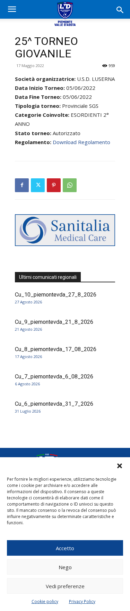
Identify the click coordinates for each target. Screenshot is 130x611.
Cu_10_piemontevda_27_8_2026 (55, 294)
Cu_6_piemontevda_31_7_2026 (54, 404)
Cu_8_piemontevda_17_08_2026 (55, 349)
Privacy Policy (82, 601)
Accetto (65, 548)
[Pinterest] (54, 185)
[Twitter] (38, 185)
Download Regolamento (81, 142)
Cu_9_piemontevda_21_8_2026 (54, 322)
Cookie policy (45, 601)
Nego (65, 567)
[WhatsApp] (70, 185)
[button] (119, 465)
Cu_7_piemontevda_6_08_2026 (54, 376)
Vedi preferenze (65, 586)
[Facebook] (22, 185)
